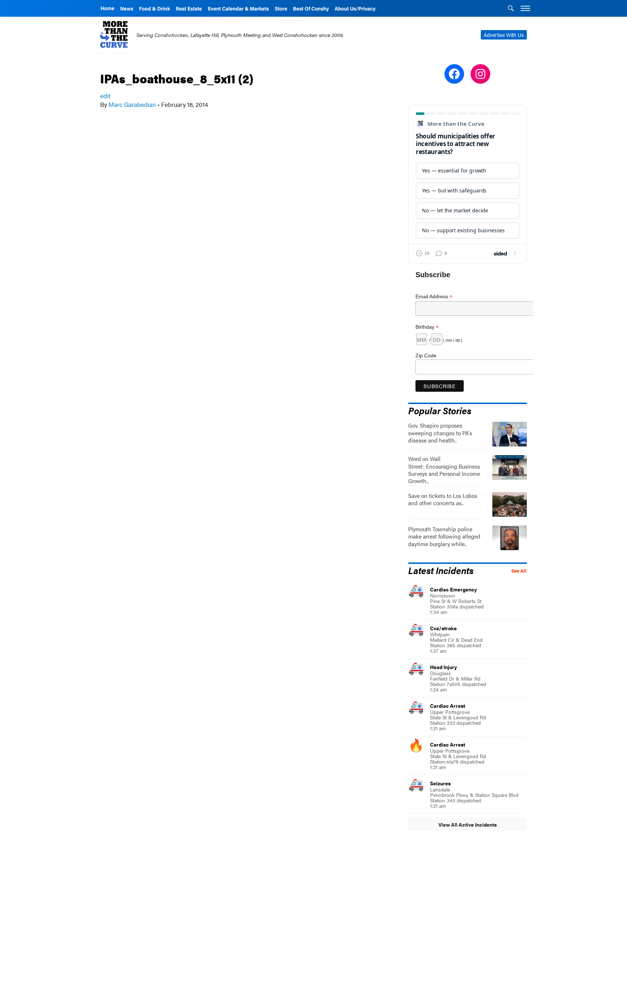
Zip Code (426, 355)
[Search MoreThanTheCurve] (511, 9)
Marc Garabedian (132, 104)
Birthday (427, 327)
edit (105, 95)
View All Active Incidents (467, 824)
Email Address (433, 296)
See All (518, 571)
